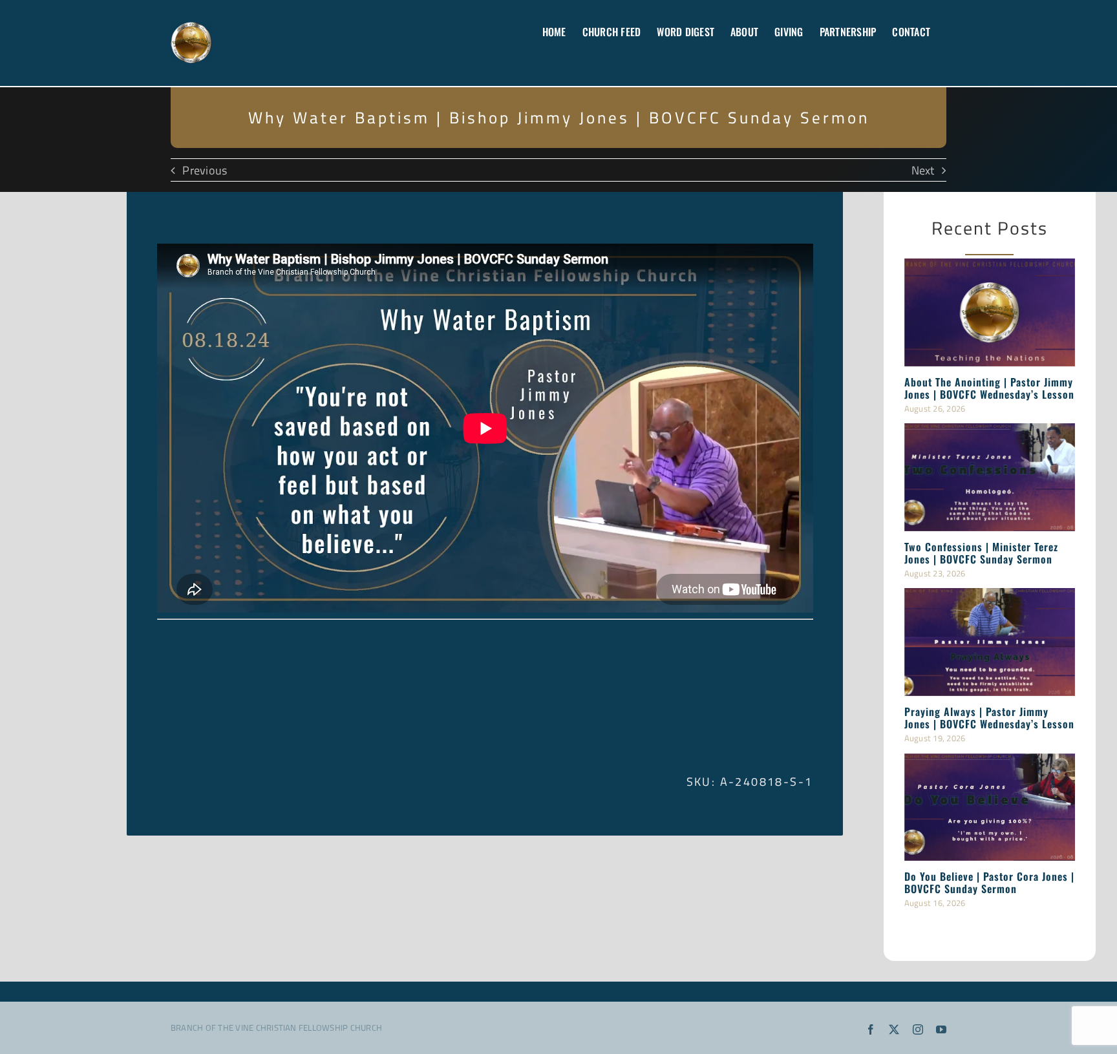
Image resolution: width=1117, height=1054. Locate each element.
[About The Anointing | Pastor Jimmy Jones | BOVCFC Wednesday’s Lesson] (989, 312)
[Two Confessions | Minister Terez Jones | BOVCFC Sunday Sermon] (989, 477)
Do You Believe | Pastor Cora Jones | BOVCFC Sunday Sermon (989, 882)
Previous (204, 170)
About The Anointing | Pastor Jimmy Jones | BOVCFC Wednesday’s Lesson (989, 388)
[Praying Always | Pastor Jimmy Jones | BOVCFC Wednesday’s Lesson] (989, 641)
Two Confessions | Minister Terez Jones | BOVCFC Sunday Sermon (981, 553)
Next (923, 170)
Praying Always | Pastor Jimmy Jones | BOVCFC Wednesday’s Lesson (989, 718)
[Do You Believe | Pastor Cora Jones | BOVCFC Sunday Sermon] (989, 807)
